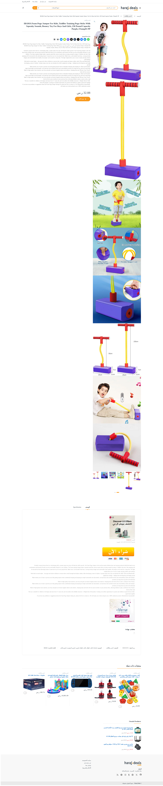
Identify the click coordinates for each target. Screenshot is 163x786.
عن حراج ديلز (43, 1)
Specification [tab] (77, 507)
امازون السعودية (71, 648)
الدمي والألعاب (128, 16)
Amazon (95, 648)
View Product (120, 706)
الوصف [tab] (87, 507)
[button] (94, 22)
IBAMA (46, 648)
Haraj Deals (137, 783)
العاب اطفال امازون (81, 648)
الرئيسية (139, 16)
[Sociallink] (141, 775)
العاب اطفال (90, 648)
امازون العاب (63, 648)
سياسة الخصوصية (52, 1)
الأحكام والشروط (26, 1)
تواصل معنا (35, 1)
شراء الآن (81, 99)
